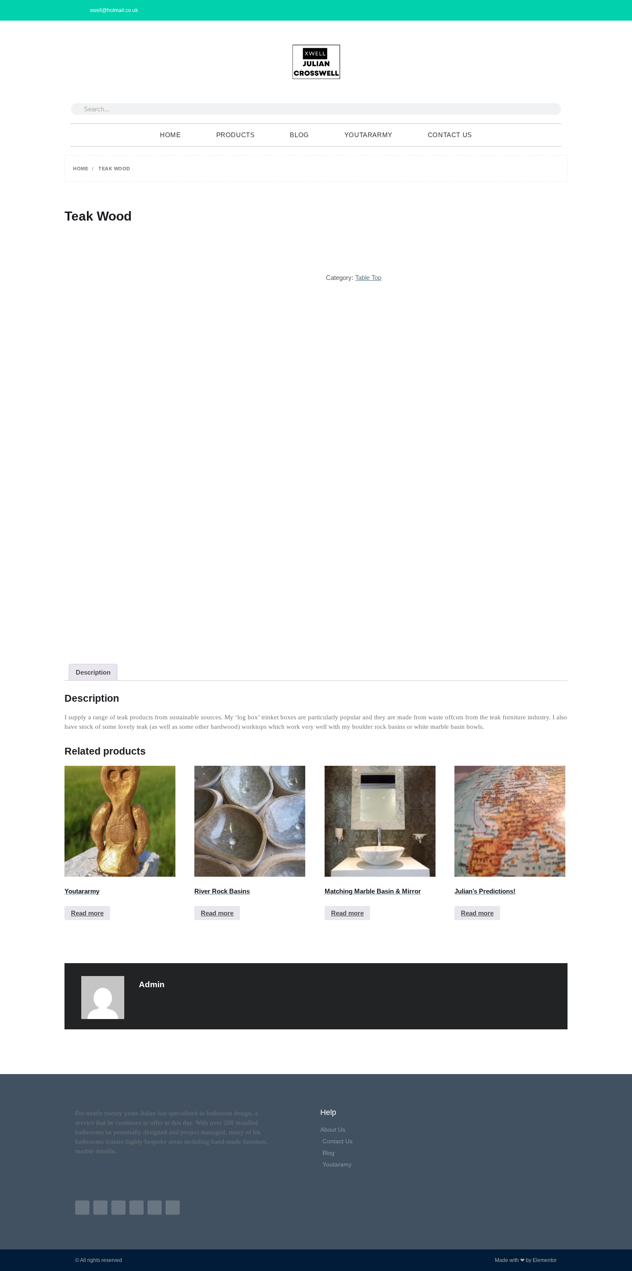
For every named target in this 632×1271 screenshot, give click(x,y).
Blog (299, 134)
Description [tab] (93, 672)
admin (152, 984)
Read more (87, 913)
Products (235, 134)
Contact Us (450, 134)
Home (170, 134)
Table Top (368, 277)
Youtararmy (368, 134)
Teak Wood (98, 216)
